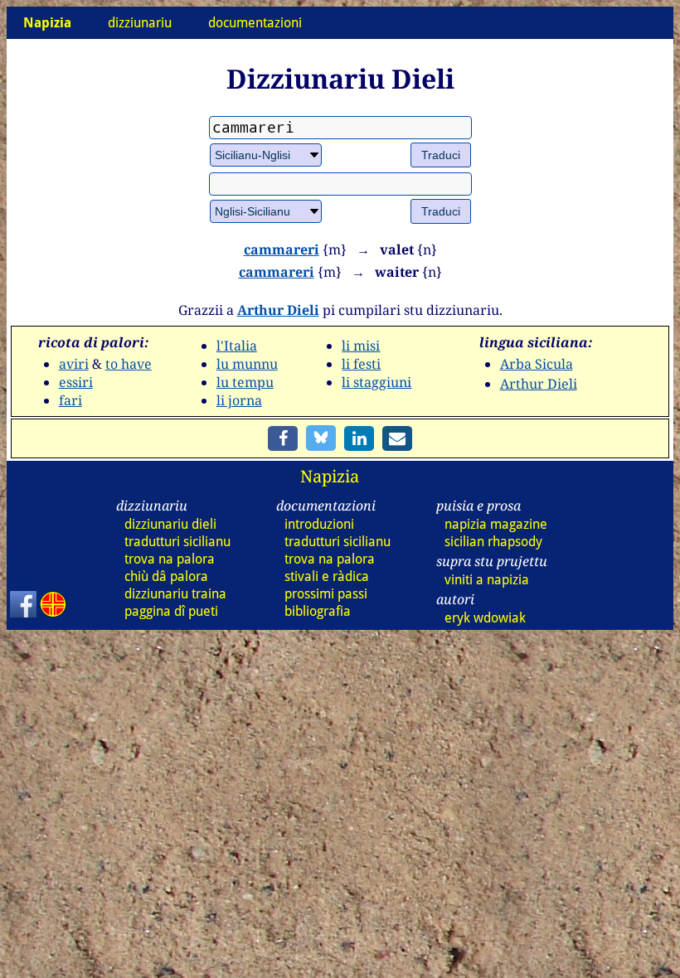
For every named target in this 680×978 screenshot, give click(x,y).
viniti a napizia (486, 580)
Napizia (329, 476)
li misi (361, 345)
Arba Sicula (536, 364)
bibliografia (317, 611)
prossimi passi (325, 594)
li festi (361, 364)
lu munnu (247, 364)
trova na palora (169, 559)
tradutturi (177, 542)
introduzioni (319, 524)
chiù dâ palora (166, 576)
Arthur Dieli (278, 310)
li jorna (239, 400)
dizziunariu (140, 23)
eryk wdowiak (485, 618)
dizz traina (175, 594)
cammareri (281, 249)
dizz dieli (170, 524)
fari (70, 400)
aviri (74, 364)
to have (128, 364)
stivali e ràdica (326, 576)
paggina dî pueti (171, 611)
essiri (76, 382)
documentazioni (255, 23)
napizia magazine (495, 524)
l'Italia (236, 345)
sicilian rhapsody (493, 542)
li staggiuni (376, 382)
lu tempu (245, 382)
